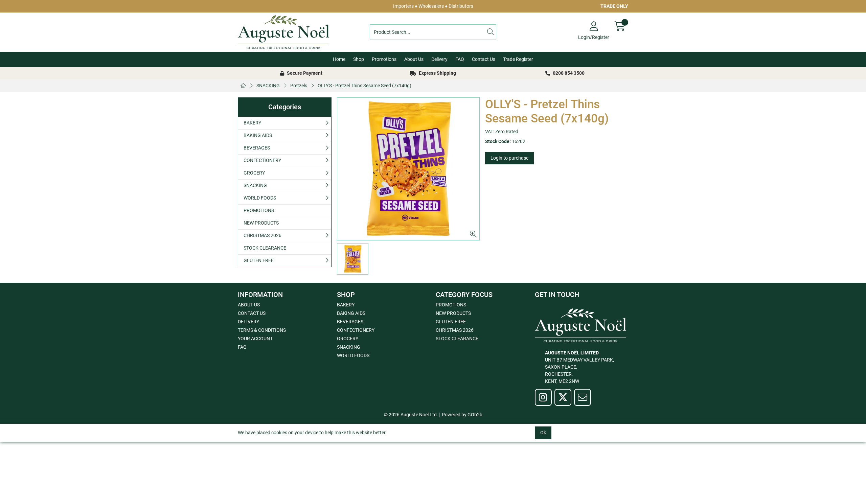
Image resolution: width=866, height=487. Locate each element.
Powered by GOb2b (462, 414)
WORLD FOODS (260, 198)
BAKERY (252, 122)
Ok (543, 432)
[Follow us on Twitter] (562, 397)
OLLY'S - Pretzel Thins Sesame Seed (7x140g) (364, 85)
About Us (414, 59)
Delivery (439, 59)
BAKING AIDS (258, 135)
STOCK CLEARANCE (265, 248)
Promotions (384, 59)
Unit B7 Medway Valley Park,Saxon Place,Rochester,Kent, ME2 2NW (579, 367)
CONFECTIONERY (262, 160)
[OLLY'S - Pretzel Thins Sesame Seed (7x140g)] (408, 168)
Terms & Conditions (262, 330)
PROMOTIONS (259, 210)
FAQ (459, 59)
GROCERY (254, 173)
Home (339, 59)
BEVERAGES (257, 147)
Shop (358, 59)
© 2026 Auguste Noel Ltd (410, 414)
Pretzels (298, 85)
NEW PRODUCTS (261, 223)
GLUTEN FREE (259, 260)
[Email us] (582, 397)
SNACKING (268, 85)
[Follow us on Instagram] (543, 397)
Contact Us (483, 59)
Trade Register (518, 59)
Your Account (255, 338)
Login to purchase (509, 158)
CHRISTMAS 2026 (262, 235)
